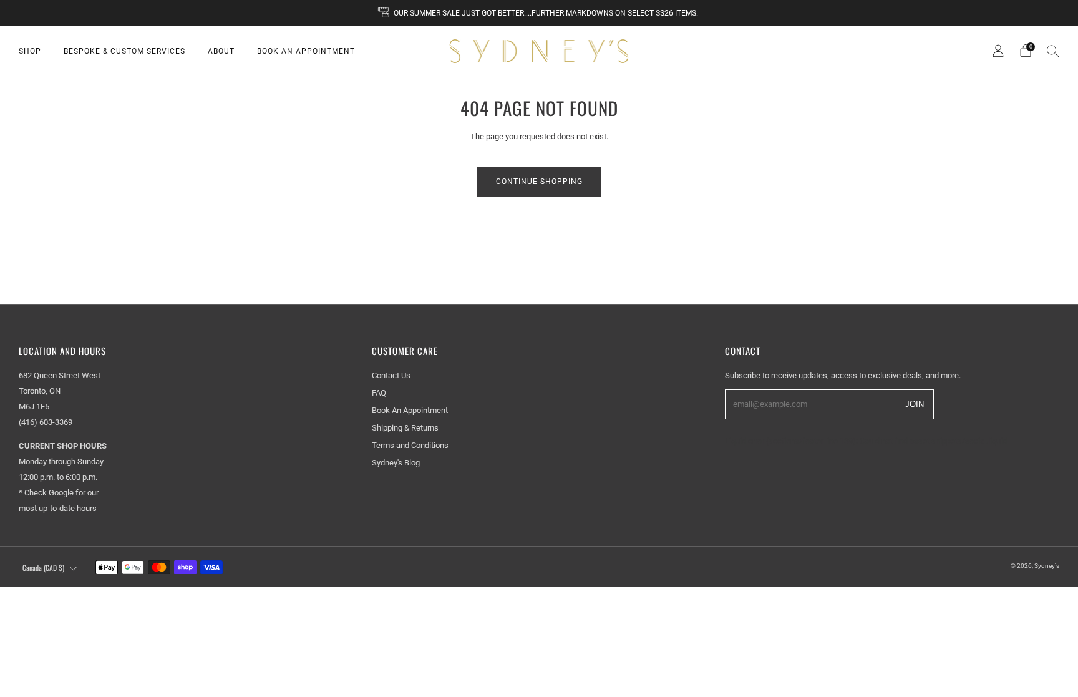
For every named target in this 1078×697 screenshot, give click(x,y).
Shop (30, 51)
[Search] (1053, 50)
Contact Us (391, 375)
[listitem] (538, 13)
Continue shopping (539, 181)
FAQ (379, 392)
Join (914, 403)
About (221, 51)
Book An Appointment (306, 51)
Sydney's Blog (396, 462)
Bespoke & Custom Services (124, 51)
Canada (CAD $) (43, 567)
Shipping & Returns (405, 427)
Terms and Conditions (410, 445)
